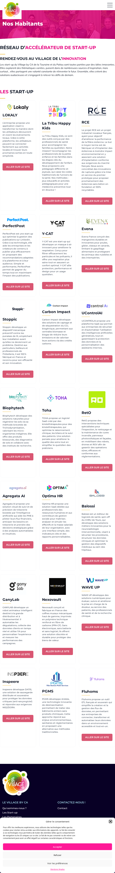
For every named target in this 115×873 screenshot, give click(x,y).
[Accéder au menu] (110, 5)
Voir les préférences (57, 863)
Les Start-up (10, 812)
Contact (62, 808)
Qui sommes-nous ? (14, 808)
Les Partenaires (12, 817)
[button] (110, 821)
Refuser (57, 855)
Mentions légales (57, 869)
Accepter (57, 846)
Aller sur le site (18, 166)
